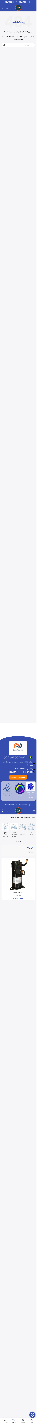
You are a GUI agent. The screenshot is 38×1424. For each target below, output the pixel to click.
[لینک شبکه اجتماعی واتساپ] (9, 757)
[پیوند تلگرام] (5, 757)
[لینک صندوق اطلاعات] (25, 2)
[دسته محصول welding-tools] (22, 830)
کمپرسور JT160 (18, 892)
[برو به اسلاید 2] (18, 841)
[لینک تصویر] (30, 758)
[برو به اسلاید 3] (16, 841)
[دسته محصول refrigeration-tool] (31, 830)
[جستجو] (7, 8)
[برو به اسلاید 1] (20, 841)
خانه (33, 817)
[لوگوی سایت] (18, 8)
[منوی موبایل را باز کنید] (34, 8)
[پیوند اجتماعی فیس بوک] (23, 757)
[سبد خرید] (3, 8)
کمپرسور (18, 895)
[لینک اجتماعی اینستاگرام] (20, 757)
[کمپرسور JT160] (18, 874)
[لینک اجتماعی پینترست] (16, 757)
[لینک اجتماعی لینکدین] (12, 757)
